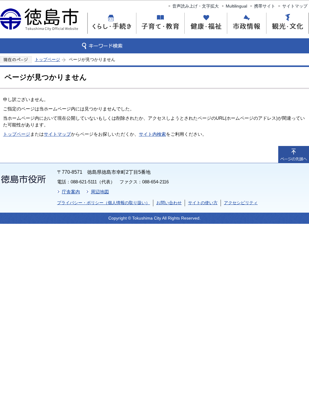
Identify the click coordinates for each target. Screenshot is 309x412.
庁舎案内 (71, 191)
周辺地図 (100, 191)
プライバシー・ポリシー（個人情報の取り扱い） (103, 202)
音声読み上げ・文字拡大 (195, 6)
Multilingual (236, 6)
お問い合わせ (169, 202)
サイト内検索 (152, 134)
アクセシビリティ (241, 202)
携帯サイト (264, 6)
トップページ (47, 59)
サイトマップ (294, 6)
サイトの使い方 (203, 202)
